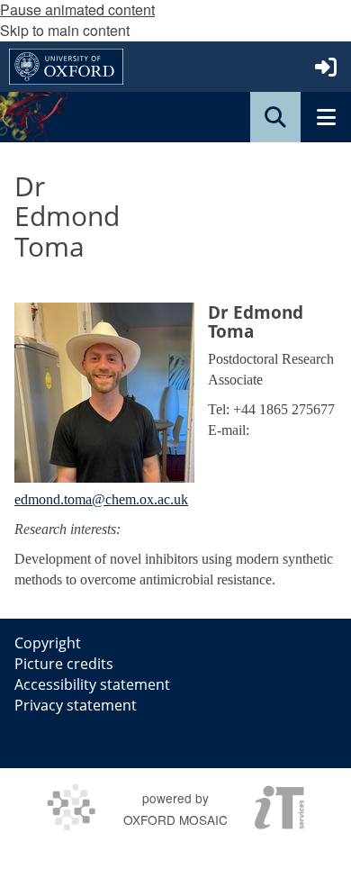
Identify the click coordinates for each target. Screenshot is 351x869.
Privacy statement (75, 705)
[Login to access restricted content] (326, 66)
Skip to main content (65, 30)
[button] (275, 117)
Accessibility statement (92, 684)
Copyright (47, 643)
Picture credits (63, 664)
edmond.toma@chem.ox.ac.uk (101, 499)
